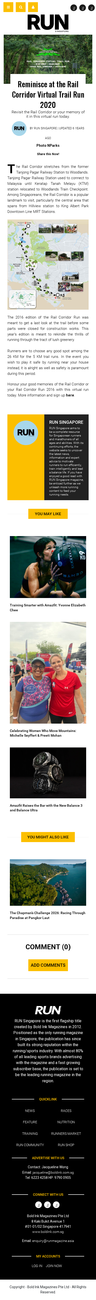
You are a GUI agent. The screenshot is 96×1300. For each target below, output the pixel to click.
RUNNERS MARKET (66, 1134)
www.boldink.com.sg (48, 1232)
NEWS (30, 1111)
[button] (21, 7)
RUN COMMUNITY (30, 1145)
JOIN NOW (54, 1266)
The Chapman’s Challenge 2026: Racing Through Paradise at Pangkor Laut (47, 915)
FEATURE (30, 1122)
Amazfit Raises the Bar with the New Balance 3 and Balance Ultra (46, 807)
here (70, 395)
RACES (66, 1111)
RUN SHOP (66, 1145)
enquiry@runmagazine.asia (53, 1241)
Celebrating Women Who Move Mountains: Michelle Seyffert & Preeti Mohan (43, 733)
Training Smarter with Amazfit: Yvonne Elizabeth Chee (48, 607)
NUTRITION (66, 1122)
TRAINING (30, 1134)
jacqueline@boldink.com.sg (53, 1172)
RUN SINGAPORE (45, 128)
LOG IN (37, 1266)
